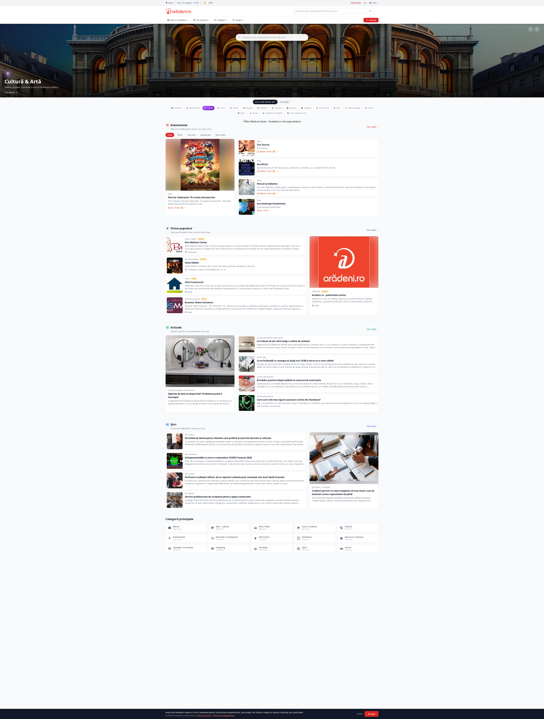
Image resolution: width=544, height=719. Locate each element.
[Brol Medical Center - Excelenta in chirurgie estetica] (272, 121)
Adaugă (372, 20)
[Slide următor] (536, 29)
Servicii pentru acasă (298, 113)
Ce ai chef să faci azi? (265, 102)
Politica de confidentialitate (224, 715)
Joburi (243, 113)
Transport (278, 108)
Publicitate (356, 2)
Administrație (194, 108)
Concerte (191, 135)
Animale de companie (273, 113)
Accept (371, 713)
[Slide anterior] (530, 29)
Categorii (221, 20)
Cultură (210, 108)
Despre (238, 20)
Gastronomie (324, 108)
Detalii (360, 713)
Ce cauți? (284, 102)
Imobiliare (178, 108)
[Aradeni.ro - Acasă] (178, 11)
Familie (370, 108)
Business (293, 108)
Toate (169, 135)
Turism (223, 108)
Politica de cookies (204, 715)
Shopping (307, 108)
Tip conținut (202, 20)
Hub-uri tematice (178, 20)
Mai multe (220, 135)
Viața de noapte (354, 108)
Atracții (235, 108)
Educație (249, 108)
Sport (338, 108)
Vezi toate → (373, 126)
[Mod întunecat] (365, 3)
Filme (179, 135)
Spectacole (205, 135)
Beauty (255, 113)
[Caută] (370, 11)
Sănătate (263, 108)
